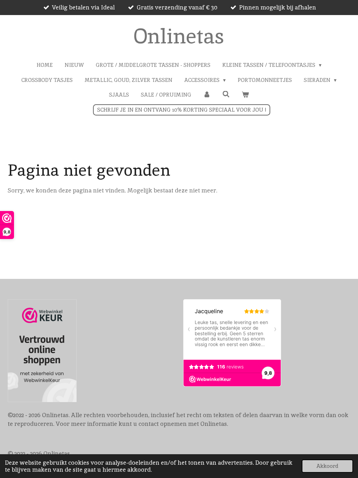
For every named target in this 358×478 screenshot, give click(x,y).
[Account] (207, 95)
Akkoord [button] (327, 466)
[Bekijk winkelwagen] (245, 95)
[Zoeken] (226, 94)
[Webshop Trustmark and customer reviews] (42, 352)
